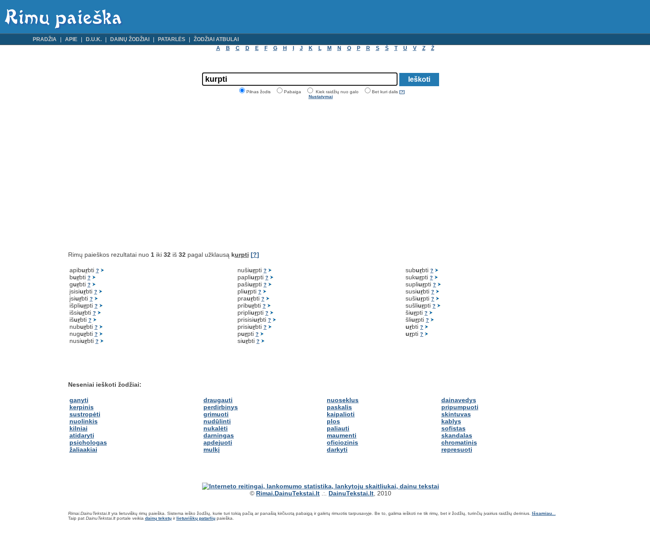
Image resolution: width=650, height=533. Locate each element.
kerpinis (81, 407)
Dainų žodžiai (129, 39)
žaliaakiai (83, 449)
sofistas (453, 428)
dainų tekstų (158, 518)
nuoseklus (343, 400)
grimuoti (216, 414)
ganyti (78, 400)
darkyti (337, 449)
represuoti (456, 449)
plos (333, 421)
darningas (218, 435)
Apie (71, 39)
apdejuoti (217, 442)
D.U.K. (94, 39)
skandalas (456, 435)
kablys (451, 421)
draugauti (218, 400)
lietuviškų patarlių (195, 518)
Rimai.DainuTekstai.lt (288, 493)
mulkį (211, 449)
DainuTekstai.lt (351, 493)
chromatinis (459, 442)
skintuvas (456, 414)
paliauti (338, 428)
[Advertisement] (142, 175)
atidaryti (81, 435)
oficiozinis (342, 442)
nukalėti (215, 428)
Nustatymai (321, 96)
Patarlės (171, 39)
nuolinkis (83, 421)
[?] (402, 91)
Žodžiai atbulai (216, 39)
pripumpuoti (459, 407)
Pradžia (45, 39)
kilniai (78, 428)
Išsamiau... (544, 513)
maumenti (341, 435)
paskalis (339, 407)
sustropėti (84, 414)
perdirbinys (220, 407)
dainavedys (458, 400)
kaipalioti (341, 414)
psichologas (88, 442)
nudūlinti (217, 421)
